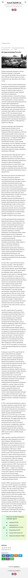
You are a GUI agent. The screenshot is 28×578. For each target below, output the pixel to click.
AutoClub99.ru (14, 2)
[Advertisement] (14, 28)
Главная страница (5, 43)
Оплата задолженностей (15, 532)
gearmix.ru (17, 566)
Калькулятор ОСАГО (14, 530)
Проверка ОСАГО (13, 522)
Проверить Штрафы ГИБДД (16, 535)
